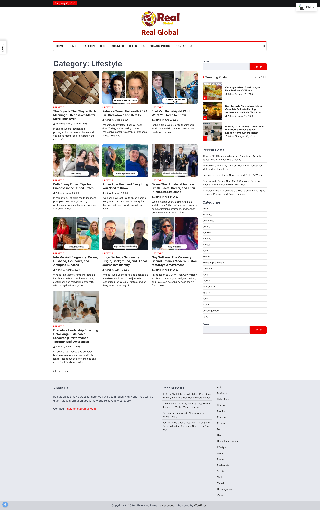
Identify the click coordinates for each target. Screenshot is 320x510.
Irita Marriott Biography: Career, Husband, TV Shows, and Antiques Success (75, 261)
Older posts (60, 371)
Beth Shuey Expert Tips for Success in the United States (73, 186)
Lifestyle (58, 107)
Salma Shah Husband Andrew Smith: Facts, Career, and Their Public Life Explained (173, 188)
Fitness (206, 244)
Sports (206, 292)
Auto (205, 208)
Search (207, 61)
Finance (207, 238)
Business (118, 46)
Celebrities (137, 46)
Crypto (206, 226)
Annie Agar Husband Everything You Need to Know (125, 186)
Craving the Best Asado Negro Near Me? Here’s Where (242, 89)
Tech (103, 46)
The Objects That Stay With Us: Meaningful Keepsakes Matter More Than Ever (75, 115)
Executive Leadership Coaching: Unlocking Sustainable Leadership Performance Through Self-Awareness (76, 336)
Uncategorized (211, 310)
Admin (108, 120)
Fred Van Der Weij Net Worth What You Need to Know (172, 113)
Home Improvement (213, 262)
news (205, 274)
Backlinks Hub (63, 123)
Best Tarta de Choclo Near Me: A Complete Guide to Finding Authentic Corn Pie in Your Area (243, 109)
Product (207, 280)
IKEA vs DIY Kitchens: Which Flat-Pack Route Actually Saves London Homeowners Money (244, 129)
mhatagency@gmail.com (80, 408)
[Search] (264, 46)
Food (205, 250)
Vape (205, 316)
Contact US (184, 46)
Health (73, 46)
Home (60, 46)
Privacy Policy (160, 46)
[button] (3, 47)
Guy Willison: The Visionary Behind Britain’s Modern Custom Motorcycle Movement (175, 261)
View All (259, 77)
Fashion (89, 46)
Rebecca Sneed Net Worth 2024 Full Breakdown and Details (125, 113)
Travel (206, 304)
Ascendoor (169, 505)
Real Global (160, 32)
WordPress (201, 505)
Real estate (209, 286)
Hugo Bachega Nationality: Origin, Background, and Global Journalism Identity (124, 261)
